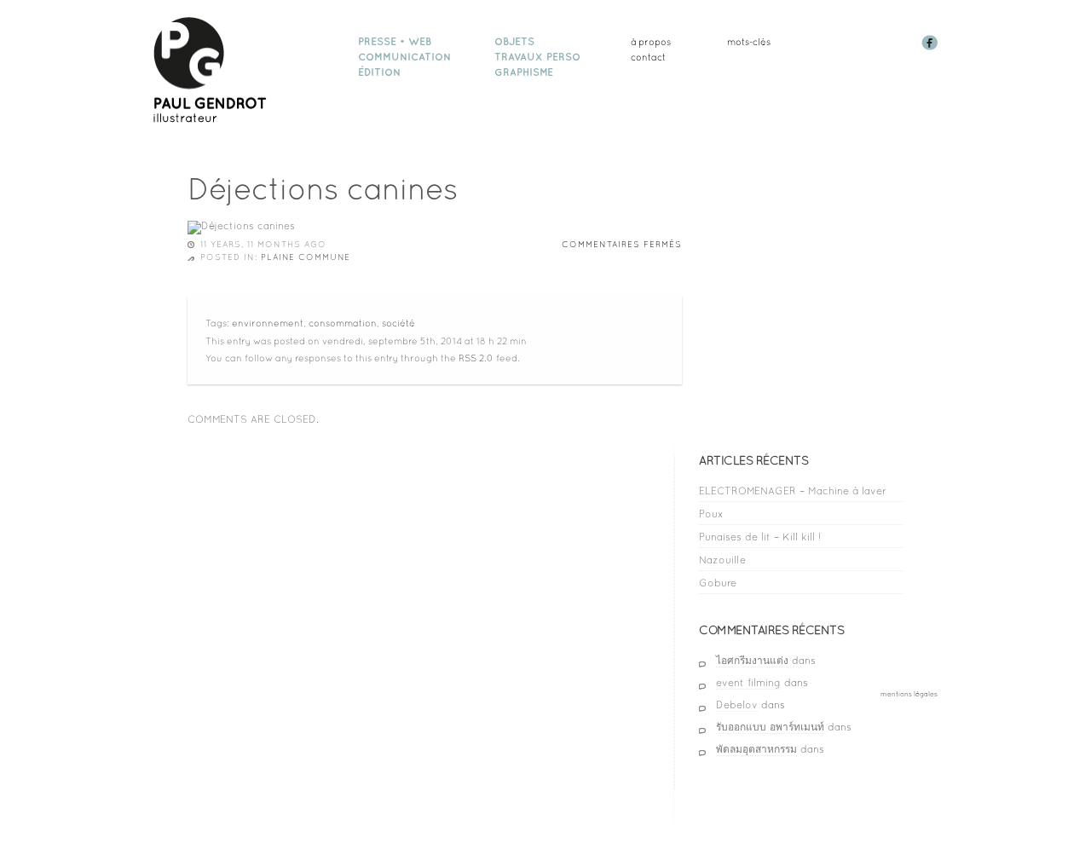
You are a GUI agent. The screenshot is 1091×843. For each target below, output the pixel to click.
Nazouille (722, 560)
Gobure (717, 583)
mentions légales (909, 694)
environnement (267, 323)
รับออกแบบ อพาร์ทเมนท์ (770, 727)
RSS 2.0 (476, 358)
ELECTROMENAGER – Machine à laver (792, 491)
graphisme (523, 72)
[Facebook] (931, 47)
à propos (651, 42)
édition (379, 72)
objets (514, 42)
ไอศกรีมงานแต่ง (752, 661)
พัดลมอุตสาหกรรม (756, 749)
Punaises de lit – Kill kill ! (760, 537)
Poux (711, 514)
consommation (343, 323)
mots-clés (749, 42)
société (398, 323)
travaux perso (537, 57)
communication (404, 57)
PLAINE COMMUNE (305, 256)
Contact (648, 57)
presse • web (394, 42)
